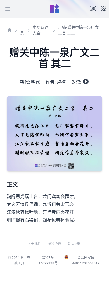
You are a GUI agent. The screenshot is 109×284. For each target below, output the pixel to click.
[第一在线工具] (54, 8)
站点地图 (74, 244)
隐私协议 (54, 244)
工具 (22, 30)
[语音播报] (85, 81)
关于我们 (34, 244)
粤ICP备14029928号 (48, 260)
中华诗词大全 (40, 30)
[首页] (9, 30)
